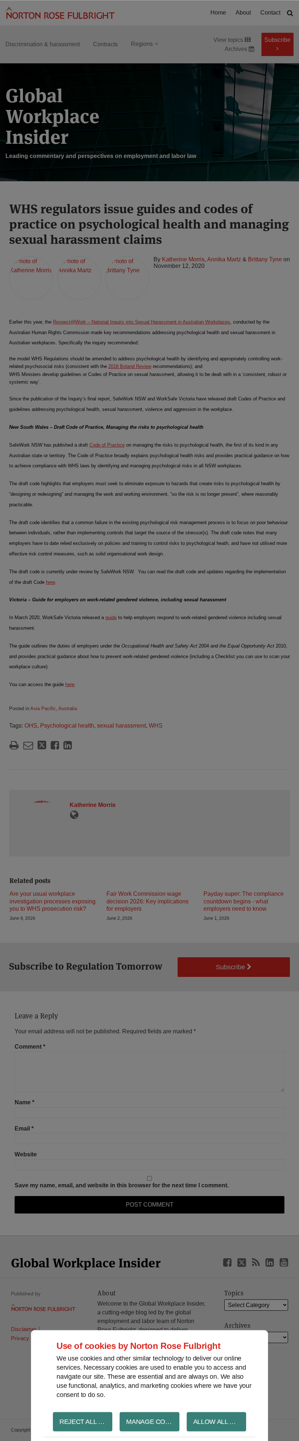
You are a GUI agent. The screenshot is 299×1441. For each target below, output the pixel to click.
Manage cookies (152, 1421)
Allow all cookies (219, 1421)
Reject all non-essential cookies (85, 1421)
